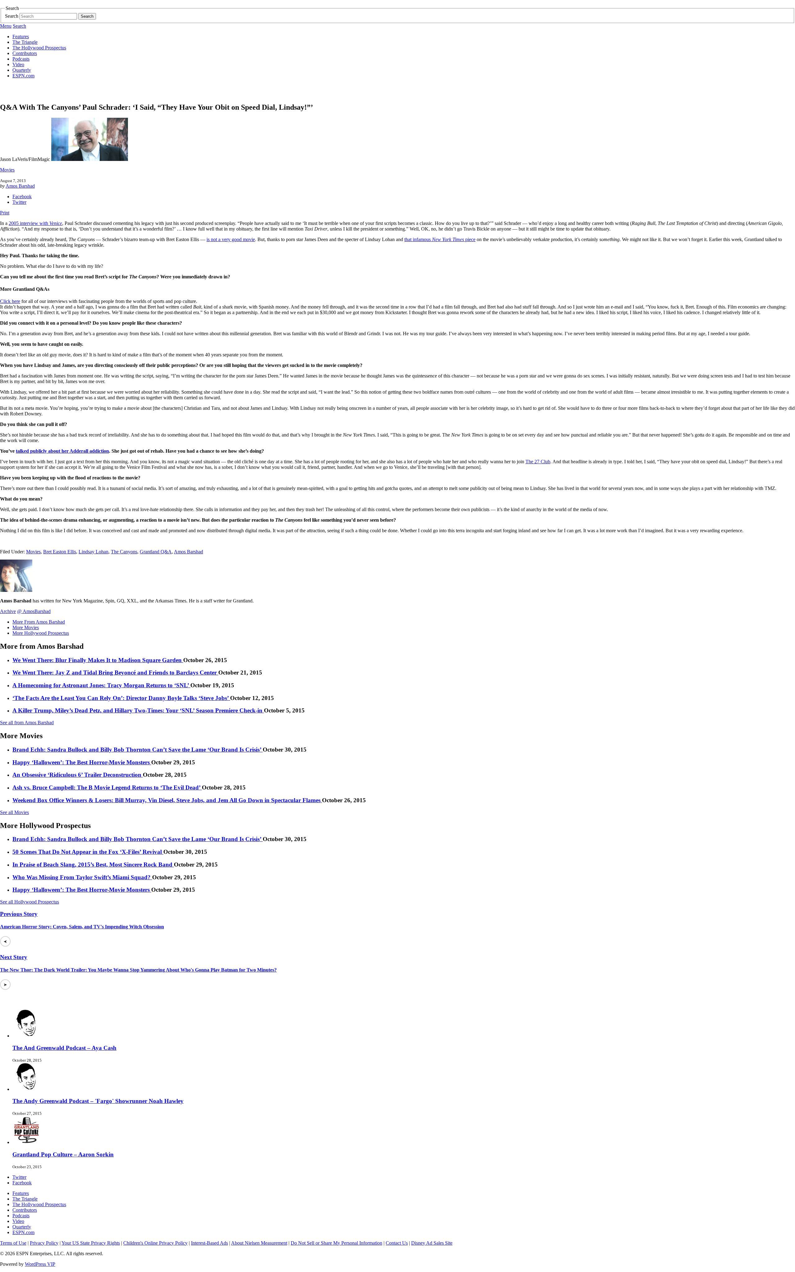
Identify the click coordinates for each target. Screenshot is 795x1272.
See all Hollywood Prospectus (29, 901)
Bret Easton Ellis (59, 551)
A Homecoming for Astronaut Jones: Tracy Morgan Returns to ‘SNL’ (101, 685)
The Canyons (124, 551)
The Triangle (25, 42)
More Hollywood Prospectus (40, 633)
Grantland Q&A (156, 551)
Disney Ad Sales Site (431, 1243)
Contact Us (397, 1243)
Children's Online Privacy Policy (155, 1243)
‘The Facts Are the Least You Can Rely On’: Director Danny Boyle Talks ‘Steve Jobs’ (121, 698)
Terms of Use (13, 1243)
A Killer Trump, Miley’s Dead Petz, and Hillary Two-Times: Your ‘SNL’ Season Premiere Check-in (138, 710)
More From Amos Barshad (38, 622)
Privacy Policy (44, 1243)
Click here (10, 301)
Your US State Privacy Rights (90, 1243)
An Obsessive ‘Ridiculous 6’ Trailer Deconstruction (77, 774)
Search (11, 16)
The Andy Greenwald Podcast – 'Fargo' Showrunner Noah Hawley (98, 1101)
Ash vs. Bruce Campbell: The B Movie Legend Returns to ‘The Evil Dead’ (107, 787)
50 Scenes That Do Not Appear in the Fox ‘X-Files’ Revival (87, 852)
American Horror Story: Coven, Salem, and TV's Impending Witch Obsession (82, 926)
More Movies (25, 627)
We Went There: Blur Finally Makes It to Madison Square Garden (97, 660)
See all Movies (14, 812)
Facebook (22, 196)
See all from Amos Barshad (27, 722)
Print (4, 212)
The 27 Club (537, 461)
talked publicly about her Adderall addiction (62, 451)
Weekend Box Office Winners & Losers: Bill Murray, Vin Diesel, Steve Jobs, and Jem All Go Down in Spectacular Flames (167, 800)
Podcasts (21, 59)
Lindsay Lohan (93, 551)
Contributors (24, 53)
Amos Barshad (20, 186)
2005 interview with (35, 223)
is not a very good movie (231, 239)
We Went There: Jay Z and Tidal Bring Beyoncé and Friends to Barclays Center (115, 672)
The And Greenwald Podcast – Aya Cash (64, 1048)
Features (20, 36)
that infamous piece (439, 239)
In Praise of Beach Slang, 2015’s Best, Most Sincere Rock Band (93, 864)
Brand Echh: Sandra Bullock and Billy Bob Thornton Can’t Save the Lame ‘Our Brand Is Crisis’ (137, 749)
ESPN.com (23, 75)
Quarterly (21, 70)
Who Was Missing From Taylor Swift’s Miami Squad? (82, 877)
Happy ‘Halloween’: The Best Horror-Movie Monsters (81, 762)
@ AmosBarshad (34, 611)
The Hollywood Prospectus (39, 47)
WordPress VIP (40, 1264)
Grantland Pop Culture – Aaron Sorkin (63, 1154)
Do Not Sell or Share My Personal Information (336, 1243)
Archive (8, 611)
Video (18, 64)
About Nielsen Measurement (259, 1243)
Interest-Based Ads (209, 1243)
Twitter (19, 202)
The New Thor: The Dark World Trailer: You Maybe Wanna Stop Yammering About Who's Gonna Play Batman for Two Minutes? (138, 969)
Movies (7, 169)
